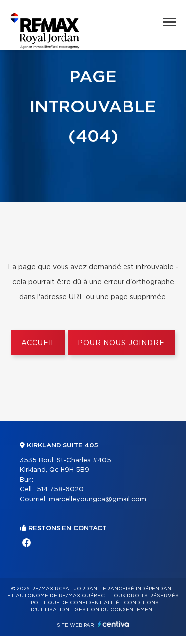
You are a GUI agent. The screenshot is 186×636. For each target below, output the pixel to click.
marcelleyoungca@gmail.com (97, 499)
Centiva (113, 624)
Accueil (38, 343)
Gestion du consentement (115, 609)
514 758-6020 (60, 489)
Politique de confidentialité (75, 602)
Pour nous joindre (121, 343)
